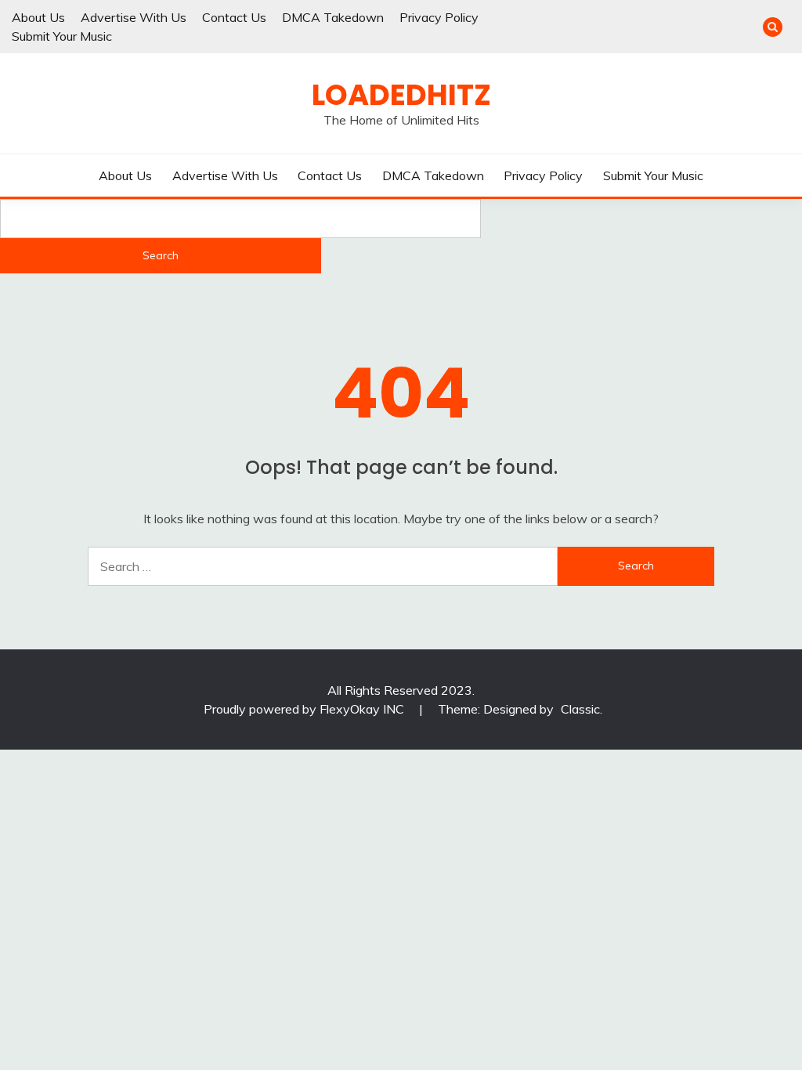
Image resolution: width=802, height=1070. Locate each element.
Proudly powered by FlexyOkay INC (305, 709)
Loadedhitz (401, 94)
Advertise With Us (133, 17)
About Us (38, 17)
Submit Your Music (62, 36)
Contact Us (234, 17)
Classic (580, 709)
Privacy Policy (439, 17)
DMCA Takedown (333, 17)
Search (161, 255)
